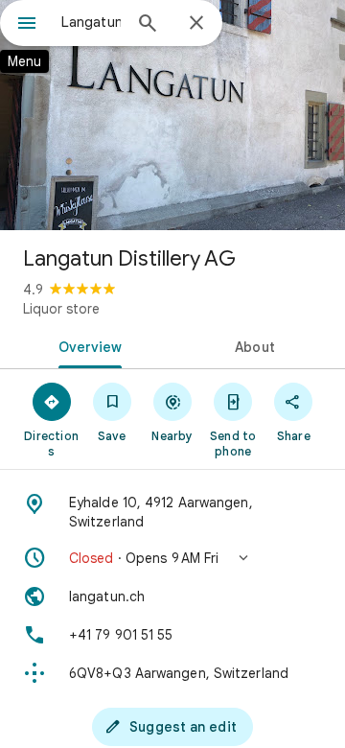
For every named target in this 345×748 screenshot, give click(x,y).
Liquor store (61, 308)
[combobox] (91, 22)
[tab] (87, 345)
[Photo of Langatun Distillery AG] (172, 115)
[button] (172, 558)
